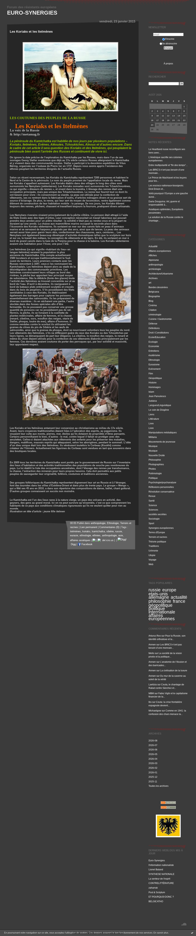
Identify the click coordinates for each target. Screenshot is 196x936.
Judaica (153, 401)
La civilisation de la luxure (173, 670)
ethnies (96, 535)
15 (184, 116)
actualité (179, 597)
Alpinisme (154, 260)
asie (120, 535)
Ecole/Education (157, 337)
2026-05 (153, 754)
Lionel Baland (156, 869)
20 (173, 120)
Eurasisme (154, 364)
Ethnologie (154, 360)
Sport (151, 523)
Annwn (152, 644)
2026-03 (153, 763)
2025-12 (153, 777)
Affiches (153, 255)
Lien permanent (88, 527)
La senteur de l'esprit (159, 878)
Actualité (153, 246)
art (150, 282)
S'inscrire (169, 39)
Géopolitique (155, 378)
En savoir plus (161, 932)
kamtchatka (98, 531)
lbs (150, 702)
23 (152, 125)
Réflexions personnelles (161, 487)
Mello (151, 653)
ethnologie (85, 535)
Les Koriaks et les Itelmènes (31, 31)
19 (168, 120)
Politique (153, 478)
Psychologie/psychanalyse (162, 482)
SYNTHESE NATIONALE (161, 874)
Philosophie (155, 459)
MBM (151, 693)
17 (157, 120)
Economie (154, 346)
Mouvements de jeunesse (162, 441)
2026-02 (153, 768)
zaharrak (153, 887)
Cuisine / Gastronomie (160, 319)
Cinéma (153, 305)
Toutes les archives (158, 786)
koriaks (86, 531)
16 (152, 120)
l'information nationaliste (161, 865)
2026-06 (153, 749)
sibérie (110, 531)
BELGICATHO (156, 901)
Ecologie (153, 342)
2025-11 (153, 781)
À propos (168, 63)
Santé (152, 500)
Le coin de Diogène (159, 410)
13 (173, 116)
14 (179, 116)
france (179, 601)
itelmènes (75, 531)
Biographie (154, 296)
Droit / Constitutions (159, 332)
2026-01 (153, 772)
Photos (152, 469)
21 (179, 120)
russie (155, 589)
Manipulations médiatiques (163, 432)
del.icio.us (107, 540)
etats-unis (158, 593)
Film (151, 373)
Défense (153, 323)
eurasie (74, 535)
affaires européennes (162, 617)
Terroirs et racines (158, 537)
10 (157, 116)
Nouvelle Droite (157, 455)
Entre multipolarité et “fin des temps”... (168, 165)
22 (184, 120)
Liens (151, 414)
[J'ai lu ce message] (192, 932)
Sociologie (154, 518)
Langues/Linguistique (160, 405)
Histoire (153, 382)
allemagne (159, 597)
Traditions (154, 546)
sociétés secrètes (158, 514)
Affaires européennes (160, 251)
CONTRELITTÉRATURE (161, 883)
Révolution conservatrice (161, 491)
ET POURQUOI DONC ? (161, 896)
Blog (151, 301)
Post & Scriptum (157, 892)
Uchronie (153, 550)
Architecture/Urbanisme (161, 273)
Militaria (153, 437)
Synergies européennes (161, 528)
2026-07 (153, 745)
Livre (151, 423)
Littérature (154, 419)
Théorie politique (157, 541)
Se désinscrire (169, 43)
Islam (151, 391)
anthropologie (156, 264)
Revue (152, 496)
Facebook (86, 544)
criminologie (155, 314)
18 (163, 120)
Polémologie (155, 473)
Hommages (155, 387)
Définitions (154, 328)
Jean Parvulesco (157, 396)
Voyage (152, 559)
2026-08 (153, 740)
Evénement (154, 369)
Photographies (156, 464)
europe (169, 589)
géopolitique (160, 605)
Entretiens (154, 351)
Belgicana (154, 291)
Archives (153, 278)
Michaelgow (155, 710)
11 (163, 116)
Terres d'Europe (157, 532)
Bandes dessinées (158, 287)
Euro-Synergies (32, 13)
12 (168, 116)
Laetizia (153, 684)
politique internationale (162, 610)
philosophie (160, 601)
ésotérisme (154, 355)
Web (151, 564)
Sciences (153, 509)
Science (153, 505)
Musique (153, 446)
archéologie (155, 269)
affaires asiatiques (80, 540)
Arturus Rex (155, 635)
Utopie (152, 555)
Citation (153, 310)
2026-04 (153, 759)
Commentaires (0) (109, 527)
